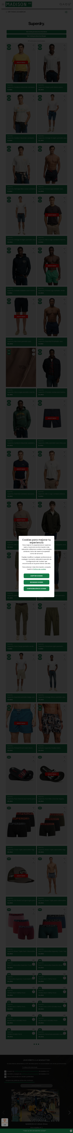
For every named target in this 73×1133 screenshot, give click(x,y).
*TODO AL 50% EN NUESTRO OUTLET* (34, 1131)
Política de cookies (39, 569)
